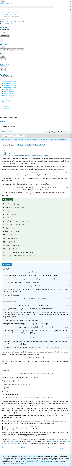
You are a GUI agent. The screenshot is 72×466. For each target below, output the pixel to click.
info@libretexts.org (21, 463)
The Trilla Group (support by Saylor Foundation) (35, 155)
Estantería (20, 139)
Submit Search (5, 35)
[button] (6, 106)
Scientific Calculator (9, 93)
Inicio (10, 139)
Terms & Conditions (40, 461)
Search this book (4, 29)
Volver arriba (5, 448)
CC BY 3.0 (14, 441)
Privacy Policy (30, 461)
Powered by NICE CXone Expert (26, 456)
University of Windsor (14, 155)
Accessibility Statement (52, 461)
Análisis (45, 139)
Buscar (4, 136)
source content (21, 443)
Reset (2, 47)
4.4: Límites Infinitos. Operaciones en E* (22, 439)
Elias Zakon (11, 153)
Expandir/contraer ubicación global (69, 139)
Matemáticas (33, 139)
